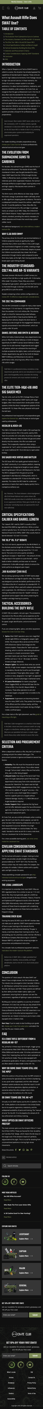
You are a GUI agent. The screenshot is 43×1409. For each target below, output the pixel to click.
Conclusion (8, 56)
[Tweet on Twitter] (20, 1150)
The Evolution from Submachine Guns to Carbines (22, 36)
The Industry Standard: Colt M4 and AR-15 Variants (22, 39)
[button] (3, 8)
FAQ (6, 59)
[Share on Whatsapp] (24, 1150)
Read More (7, 1200)
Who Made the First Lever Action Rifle (17, 1205)
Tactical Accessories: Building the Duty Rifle (20, 48)
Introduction (9, 34)
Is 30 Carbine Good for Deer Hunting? (17, 1213)
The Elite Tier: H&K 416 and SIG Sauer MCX (19, 42)
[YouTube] (22, 1181)
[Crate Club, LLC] (21, 8)
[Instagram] (5, 1181)
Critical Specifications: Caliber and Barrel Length (21, 45)
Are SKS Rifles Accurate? (12, 1196)
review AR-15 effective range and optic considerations (20, 297)
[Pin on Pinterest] (31, 1150)
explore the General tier (10, 418)
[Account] (34, 8)
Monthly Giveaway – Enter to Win (21, 2)
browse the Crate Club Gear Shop (13, 631)
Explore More (23, 1239)
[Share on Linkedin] (27, 1150)
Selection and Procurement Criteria (17, 51)
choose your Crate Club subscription (16, 1026)
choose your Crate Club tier (11, 144)
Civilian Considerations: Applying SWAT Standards (22, 53)
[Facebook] (14, 1181)
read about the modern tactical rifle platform (17, 950)
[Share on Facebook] (16, 1150)
